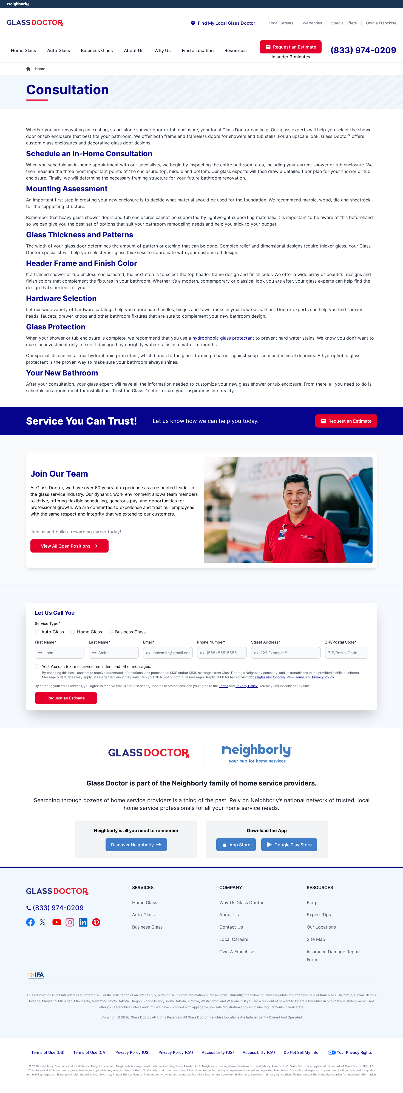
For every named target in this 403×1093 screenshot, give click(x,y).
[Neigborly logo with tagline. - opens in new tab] (256, 753)
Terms (300, 677)
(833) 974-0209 (58, 908)
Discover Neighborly (132, 844)
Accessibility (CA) (259, 1052)
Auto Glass (52, 631)
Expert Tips (319, 914)
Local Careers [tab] (281, 23)
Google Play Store (293, 844)
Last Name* (99, 642)
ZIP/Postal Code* (340, 642)
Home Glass (89, 631)
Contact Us (231, 927)
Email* (148, 642)
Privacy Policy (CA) (175, 1052)
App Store (239, 844)
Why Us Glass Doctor (241, 902)
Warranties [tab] (312, 23)
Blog (311, 902)
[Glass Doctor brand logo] (35, 23)
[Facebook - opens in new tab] (30, 922)
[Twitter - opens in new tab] (43, 922)
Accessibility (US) (218, 1052)
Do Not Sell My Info (301, 1052)
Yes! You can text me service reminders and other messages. (96, 666)
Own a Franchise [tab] (381, 23)
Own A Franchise (236, 951)
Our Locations (321, 927)
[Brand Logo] (70, 891)
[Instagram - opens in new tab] (70, 922)
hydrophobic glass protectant (223, 338)
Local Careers (233, 939)
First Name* (45, 642)
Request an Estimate (349, 421)
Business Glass (130, 631)
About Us (229, 914)
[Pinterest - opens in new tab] (96, 922)
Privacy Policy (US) (132, 1052)
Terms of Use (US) (47, 1052)
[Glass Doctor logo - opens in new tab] (149, 753)
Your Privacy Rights (354, 1052)
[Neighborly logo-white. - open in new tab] (18, 4)
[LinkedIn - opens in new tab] (83, 922)
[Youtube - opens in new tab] (56, 922)
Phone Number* (211, 642)
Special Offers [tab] (344, 23)
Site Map (316, 939)
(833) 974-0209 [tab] (363, 50)
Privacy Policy (323, 677)
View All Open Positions (65, 546)
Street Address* (266, 642)
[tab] (222, 23)
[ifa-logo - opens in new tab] (36, 975)
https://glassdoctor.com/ (266, 677)
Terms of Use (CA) (90, 1052)
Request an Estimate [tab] (294, 47)
